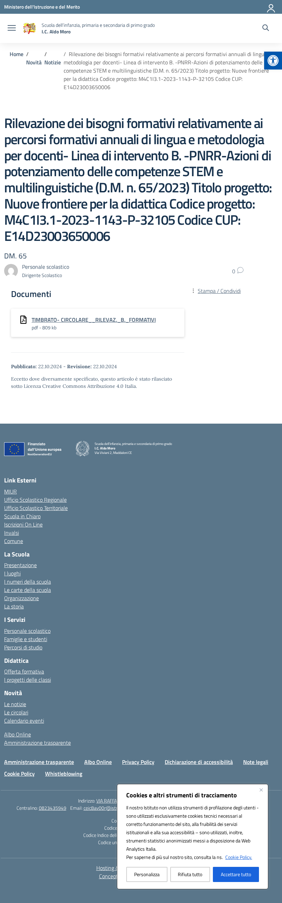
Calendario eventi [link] (24, 720)
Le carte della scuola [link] (27, 590)
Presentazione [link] (20, 565)
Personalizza (147, 874)
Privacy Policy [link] (138, 762)
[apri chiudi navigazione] (12, 28)
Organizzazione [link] (21, 598)
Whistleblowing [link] (63, 773)
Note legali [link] (255, 762)
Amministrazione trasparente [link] (37, 743)
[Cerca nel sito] (265, 28)
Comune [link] (13, 541)
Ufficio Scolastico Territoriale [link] (36, 508)
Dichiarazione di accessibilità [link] (199, 762)
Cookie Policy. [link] (238, 857)
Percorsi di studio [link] (23, 647)
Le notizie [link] (15, 704)
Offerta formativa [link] (24, 671)
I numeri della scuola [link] (27, 581)
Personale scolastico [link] (27, 631)
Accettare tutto (236, 874)
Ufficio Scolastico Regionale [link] (35, 500)
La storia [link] (14, 606)
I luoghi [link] (12, 573)
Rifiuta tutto (190, 874)
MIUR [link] (10, 491)
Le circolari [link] (16, 712)
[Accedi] (271, 7)
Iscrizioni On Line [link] (23, 524)
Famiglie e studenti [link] (25, 639)
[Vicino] (261, 790)
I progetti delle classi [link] (27, 680)
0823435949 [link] (52, 807)
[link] (273, 61)
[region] (192, 836)
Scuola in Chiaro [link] (22, 516)
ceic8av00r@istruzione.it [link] (109, 807)
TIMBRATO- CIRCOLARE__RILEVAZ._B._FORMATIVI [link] (94, 320)
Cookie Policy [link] (19, 773)
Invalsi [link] (11, 533)
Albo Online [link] (17, 734)
